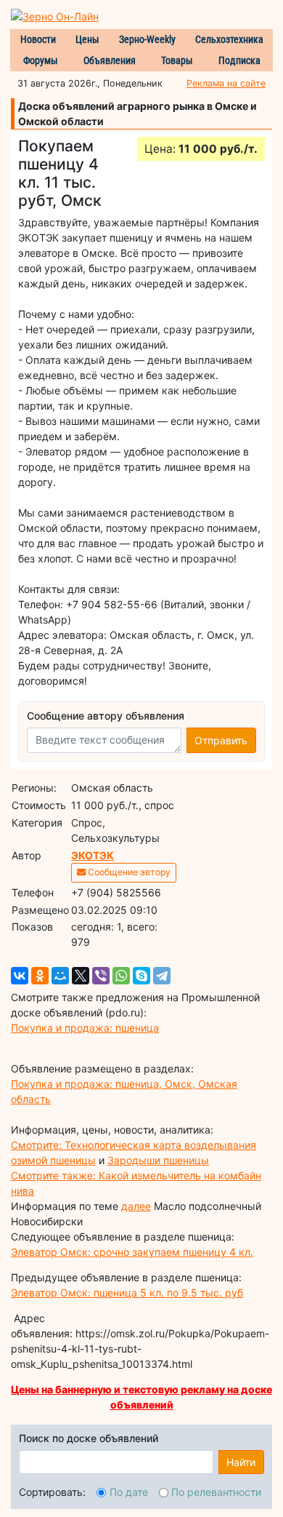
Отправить (220, 740)
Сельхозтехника (229, 39)
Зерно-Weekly (147, 39)
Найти (240, 1462)
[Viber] (101, 975)
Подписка (239, 60)
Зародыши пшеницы (158, 1160)
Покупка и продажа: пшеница (85, 1028)
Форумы (40, 60)
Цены (87, 39)
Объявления (109, 60)
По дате (129, 1492)
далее (136, 1206)
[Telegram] (162, 975)
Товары (177, 60)
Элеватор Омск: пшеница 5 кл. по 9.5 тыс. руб (127, 1292)
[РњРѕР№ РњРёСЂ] (60, 975)
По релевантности (216, 1492)
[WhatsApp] (121, 975)
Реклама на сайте (226, 83)
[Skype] (141, 975)
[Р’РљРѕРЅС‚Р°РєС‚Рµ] (19, 975)
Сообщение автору (128, 872)
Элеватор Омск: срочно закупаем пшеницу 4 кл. (132, 1252)
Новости (38, 39)
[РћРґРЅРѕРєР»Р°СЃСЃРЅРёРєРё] (40, 975)
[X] (80, 975)
